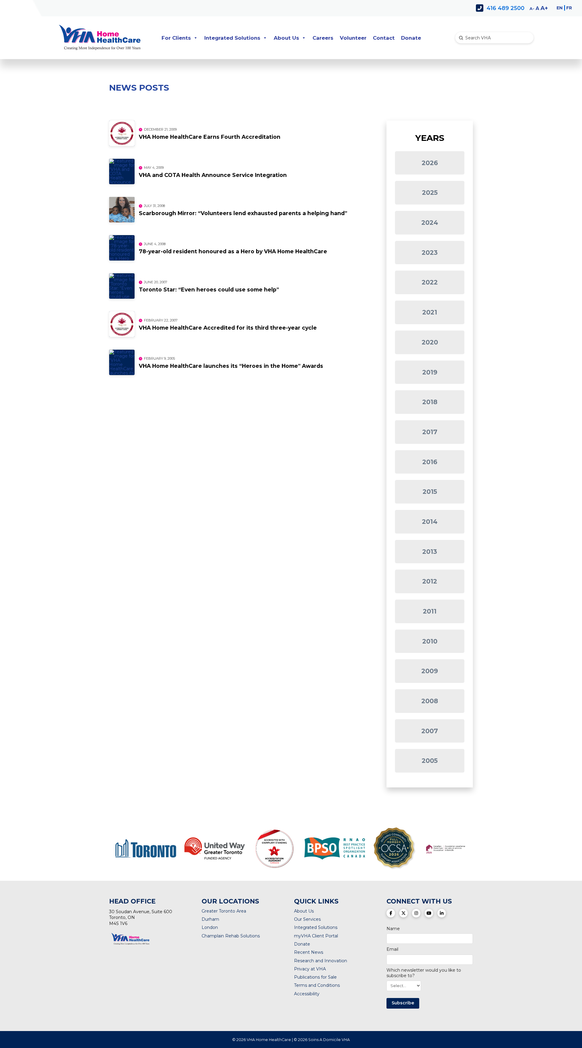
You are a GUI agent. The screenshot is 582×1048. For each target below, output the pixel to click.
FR (569, 8)
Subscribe (403, 1003)
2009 (429, 671)
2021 (429, 312)
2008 (429, 701)
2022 (430, 282)
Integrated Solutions (232, 38)
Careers (323, 38)
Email (392, 949)
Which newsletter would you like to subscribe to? (423, 972)
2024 (429, 222)
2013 (429, 551)
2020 (430, 342)
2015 (430, 491)
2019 (429, 372)
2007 (429, 731)
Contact (384, 38)
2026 (430, 163)
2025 (430, 192)
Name (393, 928)
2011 (429, 611)
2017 (429, 432)
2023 (430, 252)
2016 (429, 462)
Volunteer (353, 38)
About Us (286, 38)
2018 (429, 402)
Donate (411, 38)
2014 (429, 521)
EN (560, 8)
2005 (430, 760)
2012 (429, 581)
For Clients (176, 38)
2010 (429, 641)
